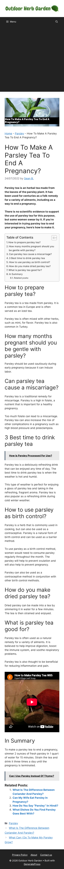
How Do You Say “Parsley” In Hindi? (35, 805)
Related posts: (21, 278)
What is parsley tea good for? (25, 270)
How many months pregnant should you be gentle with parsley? (31, 248)
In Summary (16, 274)
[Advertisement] (32, 60)
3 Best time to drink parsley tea (27, 258)
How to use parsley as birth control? (29, 262)
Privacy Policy (19, 854)
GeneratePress (32, 864)
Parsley (19, 133)
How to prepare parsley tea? (24, 242)
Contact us (46, 854)
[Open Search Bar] (56, 21)
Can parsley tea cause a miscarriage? (30, 254)
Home (8, 133)
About (34, 854)
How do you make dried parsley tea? (30, 266)
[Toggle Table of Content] (52, 237)
